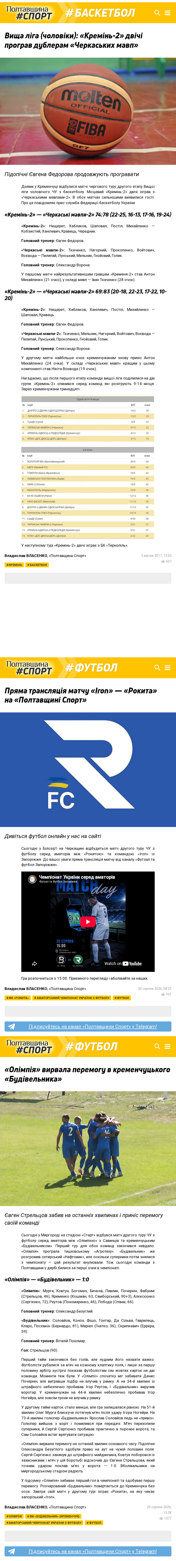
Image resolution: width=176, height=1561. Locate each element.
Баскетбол (105, 12)
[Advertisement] (88, 620)
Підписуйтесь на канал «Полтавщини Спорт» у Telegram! (93, 1026)
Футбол (96, 667)
